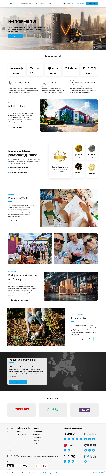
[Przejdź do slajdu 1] (51, 48)
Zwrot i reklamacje (37, 437)
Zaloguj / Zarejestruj (79, 3)
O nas (8, 434)
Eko (8, 438)
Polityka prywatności (37, 431)
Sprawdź (16, 36)
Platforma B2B (92, 3)
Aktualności (9, 431)
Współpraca (10, 441)
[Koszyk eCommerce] (64, 3)
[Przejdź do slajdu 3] (53, 48)
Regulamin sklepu (37, 434)
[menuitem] (26, 3)
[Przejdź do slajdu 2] (52, 48)
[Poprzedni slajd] (3, 28)
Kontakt (9, 450)
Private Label (10, 444)
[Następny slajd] (102, 28)
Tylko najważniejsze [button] (93, 472)
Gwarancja (19, 431)
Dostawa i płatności (37, 440)
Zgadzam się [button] (101, 472)
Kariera (8, 447)
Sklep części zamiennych (22, 434)
